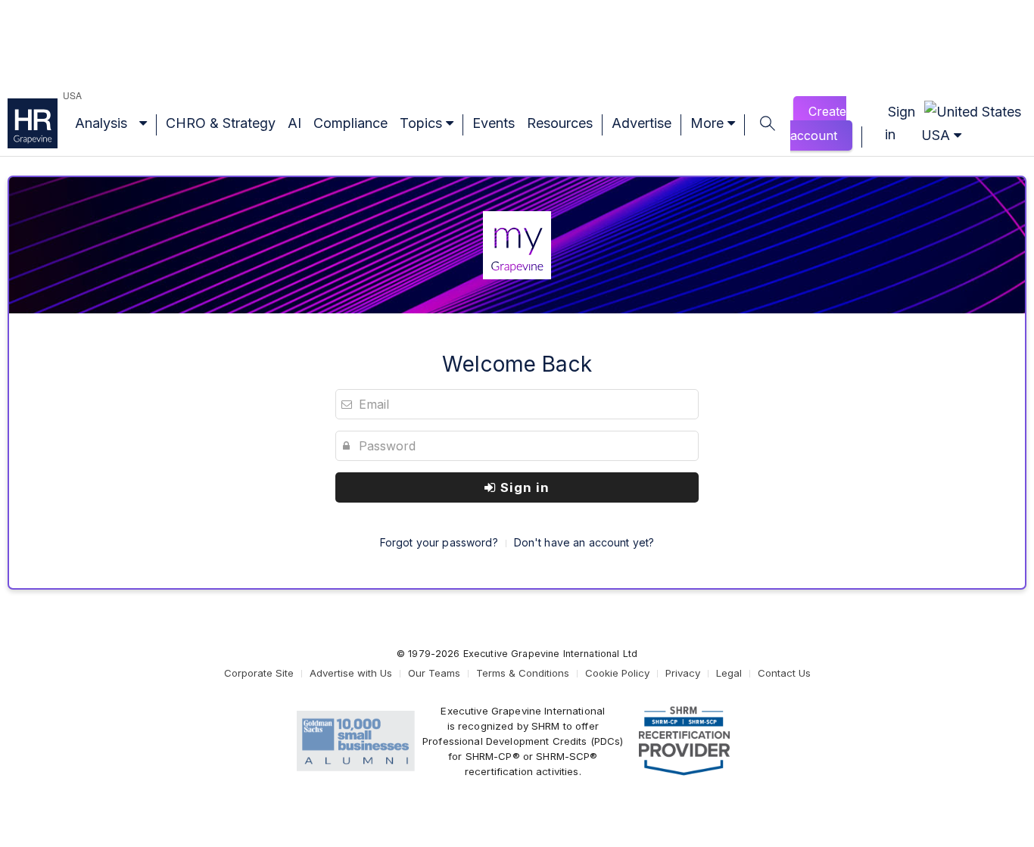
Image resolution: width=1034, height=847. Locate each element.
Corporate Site (259, 673)
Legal (729, 673)
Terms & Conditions (522, 673)
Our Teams (434, 673)
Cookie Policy (617, 673)
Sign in (523, 487)
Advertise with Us (351, 673)
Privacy (682, 673)
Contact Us (784, 673)
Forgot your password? (439, 542)
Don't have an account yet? (584, 542)
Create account (818, 123)
